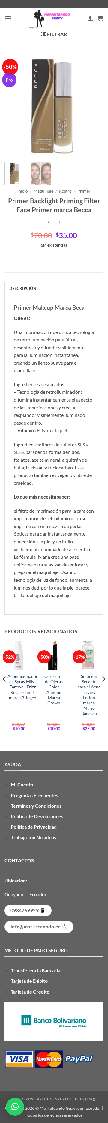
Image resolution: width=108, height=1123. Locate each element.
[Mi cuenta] (90, 18)
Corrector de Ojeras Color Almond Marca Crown (53, 689)
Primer (84, 191)
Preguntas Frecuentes (34, 795)
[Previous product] (59, 222)
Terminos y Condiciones (36, 806)
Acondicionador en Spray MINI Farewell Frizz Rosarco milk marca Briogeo (23, 687)
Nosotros (22, 1099)
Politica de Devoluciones (37, 816)
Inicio (22, 191)
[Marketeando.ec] (49, 18)
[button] (8, 18)
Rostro (65, 191)
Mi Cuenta (22, 784)
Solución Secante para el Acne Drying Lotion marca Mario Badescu (88, 695)
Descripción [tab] (22, 288)
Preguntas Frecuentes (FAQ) (66, 1099)
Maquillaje (43, 191)
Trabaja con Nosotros (33, 837)
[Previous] (14, 104)
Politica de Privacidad (34, 827)
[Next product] (48, 222)
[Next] (93, 104)
